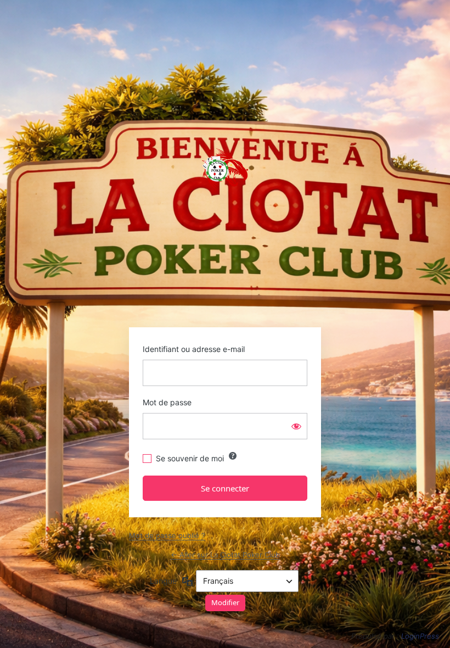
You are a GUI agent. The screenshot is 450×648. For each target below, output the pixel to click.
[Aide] (232, 455)
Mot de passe (167, 402)
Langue (163, 580)
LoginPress (420, 636)
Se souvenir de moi (190, 458)
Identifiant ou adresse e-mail (194, 349)
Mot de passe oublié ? (167, 535)
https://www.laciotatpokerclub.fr (225, 169)
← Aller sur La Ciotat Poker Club (225, 554)
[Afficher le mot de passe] (296, 426)
